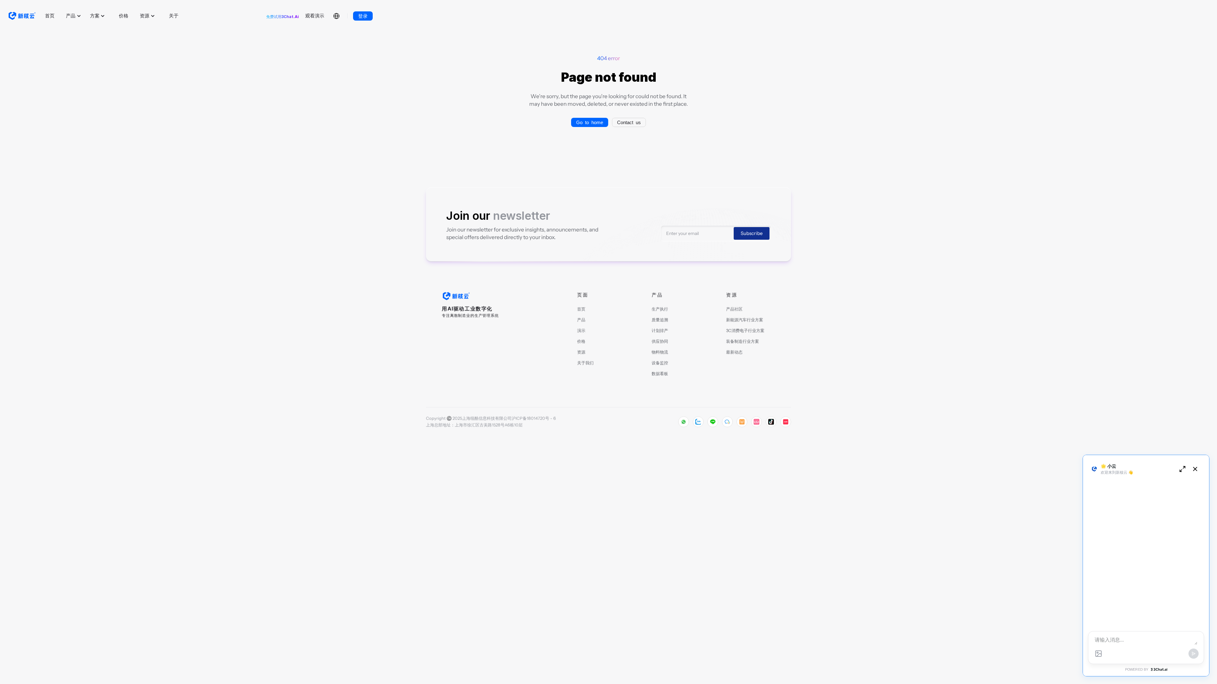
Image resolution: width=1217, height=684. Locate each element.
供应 (656, 341)
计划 (656, 330)
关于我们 (585, 362)
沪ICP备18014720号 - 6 (534, 418)
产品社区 (734, 309)
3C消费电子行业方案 (745, 330)
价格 (581, 341)
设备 (656, 362)
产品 (581, 319)
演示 (581, 330)
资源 (581, 352)
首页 (581, 309)
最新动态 (734, 352)
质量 (656, 319)
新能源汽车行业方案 (744, 319)
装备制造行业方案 (742, 341)
